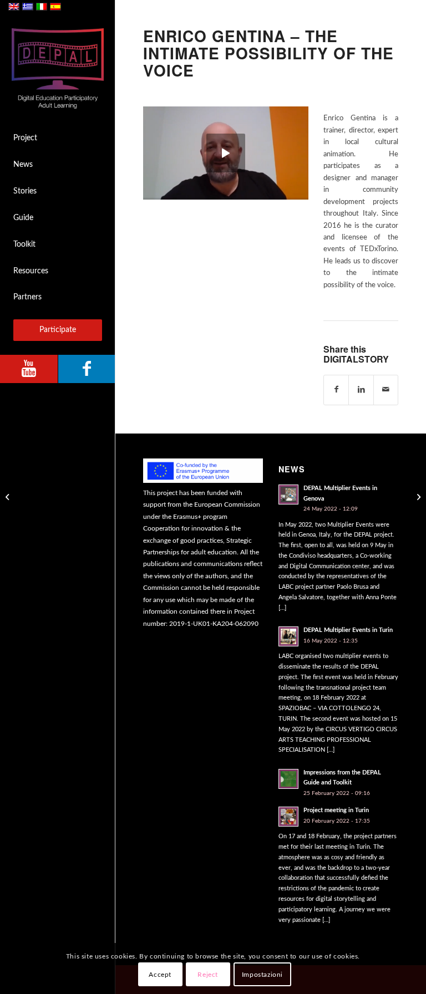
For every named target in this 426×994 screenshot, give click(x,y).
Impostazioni (262, 974)
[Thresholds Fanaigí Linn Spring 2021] (8, 497)
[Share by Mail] (386, 389)
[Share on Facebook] (336, 389)
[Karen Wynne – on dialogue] (417, 497)
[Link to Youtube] (29, 369)
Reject (207, 974)
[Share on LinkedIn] (361, 389)
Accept (160, 974)
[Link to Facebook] (86, 369)
